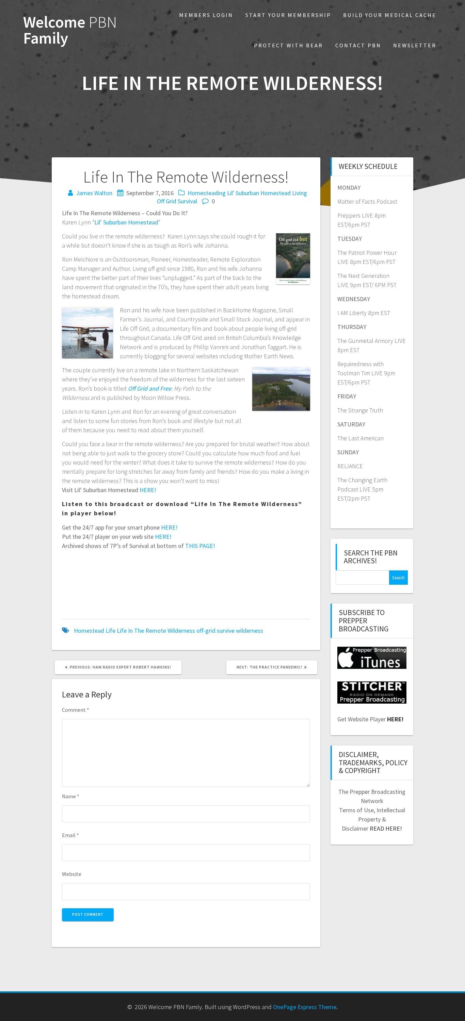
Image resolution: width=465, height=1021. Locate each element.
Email (70, 835)
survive (226, 630)
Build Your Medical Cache (389, 15)
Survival (187, 201)
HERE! (148, 490)
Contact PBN (358, 45)
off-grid (205, 630)
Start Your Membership (288, 15)
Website (71, 873)
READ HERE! (386, 828)
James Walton (94, 193)
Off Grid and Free (149, 388)
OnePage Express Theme (304, 1007)
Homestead (89, 630)
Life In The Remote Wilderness (156, 630)
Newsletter (414, 45)
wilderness (249, 630)
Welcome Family (70, 30)
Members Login (206, 15)
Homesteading (207, 193)
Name (70, 796)
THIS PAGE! (200, 546)
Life (110, 630)
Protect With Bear (288, 45)
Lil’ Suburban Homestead (126, 222)
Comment (75, 709)
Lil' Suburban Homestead (259, 193)
